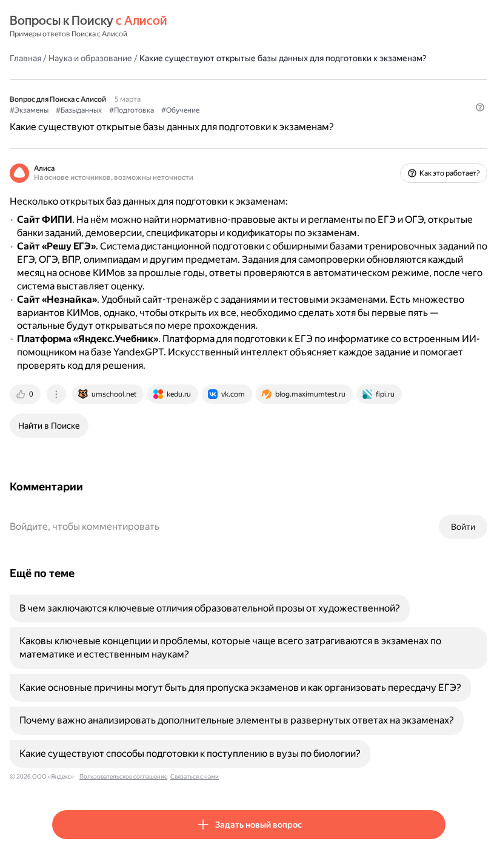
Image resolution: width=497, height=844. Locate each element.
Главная (25, 58)
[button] (480, 107)
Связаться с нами (194, 776)
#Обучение (180, 110)
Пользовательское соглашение (123, 776)
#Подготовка (131, 110)
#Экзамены (29, 110)
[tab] (26, 394)
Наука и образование (90, 58)
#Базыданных (79, 110)
